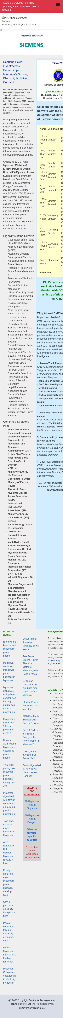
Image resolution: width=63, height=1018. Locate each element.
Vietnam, (27, 667)
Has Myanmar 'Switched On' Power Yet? (30, 755)
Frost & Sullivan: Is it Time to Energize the (31, 733)
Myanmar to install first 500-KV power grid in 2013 (9, 726)
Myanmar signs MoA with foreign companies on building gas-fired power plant (9, 803)
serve (34, 772)
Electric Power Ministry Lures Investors (30, 705)
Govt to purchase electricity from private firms (9, 909)
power (26, 691)
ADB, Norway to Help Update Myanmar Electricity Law (8, 852)
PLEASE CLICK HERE (14, 3)
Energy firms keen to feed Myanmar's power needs (9, 648)
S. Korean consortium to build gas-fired (30, 684)
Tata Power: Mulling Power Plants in (30, 660)
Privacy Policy (25, 1008)
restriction (8, 961)
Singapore (32, 808)
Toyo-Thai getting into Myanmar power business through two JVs (9, 775)
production (8, 983)
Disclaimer (39, 1008)
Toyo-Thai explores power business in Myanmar (9, 828)
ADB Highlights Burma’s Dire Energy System (31, 719)
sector (26, 649)
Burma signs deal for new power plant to (32, 769)
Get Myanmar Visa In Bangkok (32, 819)
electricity (11, 979)
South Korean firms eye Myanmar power (31, 642)
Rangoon (27, 776)
